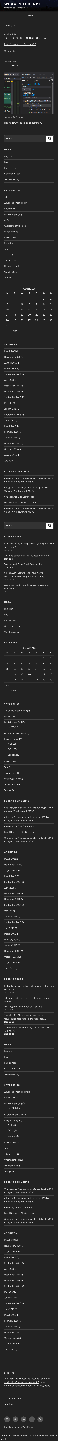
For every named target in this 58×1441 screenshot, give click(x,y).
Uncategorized (11, 266)
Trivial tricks (10, 260)
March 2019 (10, 368)
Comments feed (12, 173)
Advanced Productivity (15, 203)
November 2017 (12, 391)
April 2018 (9, 380)
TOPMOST (9, 254)
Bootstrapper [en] (13, 214)
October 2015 (11, 449)
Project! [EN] (10, 237)
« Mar (14, 331)
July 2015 (9, 460)
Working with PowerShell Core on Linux (24, 564)
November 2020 (12, 357)
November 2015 (12, 443)
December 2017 (12, 386)
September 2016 (12, 414)
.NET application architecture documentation (26, 555)
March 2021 (10, 351)
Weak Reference (22, 4)
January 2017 (10, 409)
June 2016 (9, 420)
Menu (30, 15)
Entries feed (10, 168)
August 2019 (10, 363)
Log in (7, 162)
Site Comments (26, 497)
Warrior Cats (10, 272)
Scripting (8, 243)
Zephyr (7, 277)
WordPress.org (11, 179)
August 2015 (10, 455)
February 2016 (11, 432)
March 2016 (10, 426)
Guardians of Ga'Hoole (15, 226)
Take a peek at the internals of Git (26, 37)
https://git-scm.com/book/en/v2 (20, 44)
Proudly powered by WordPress (18, 1427)
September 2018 (12, 374)
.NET (6, 197)
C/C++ (7, 220)
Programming (11, 231)
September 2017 (12, 397)
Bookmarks (9, 208)
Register (8, 156)
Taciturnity (11, 65)
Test (6, 249)
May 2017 (9, 403)
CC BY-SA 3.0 (33, 1435)
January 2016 (10, 437)
